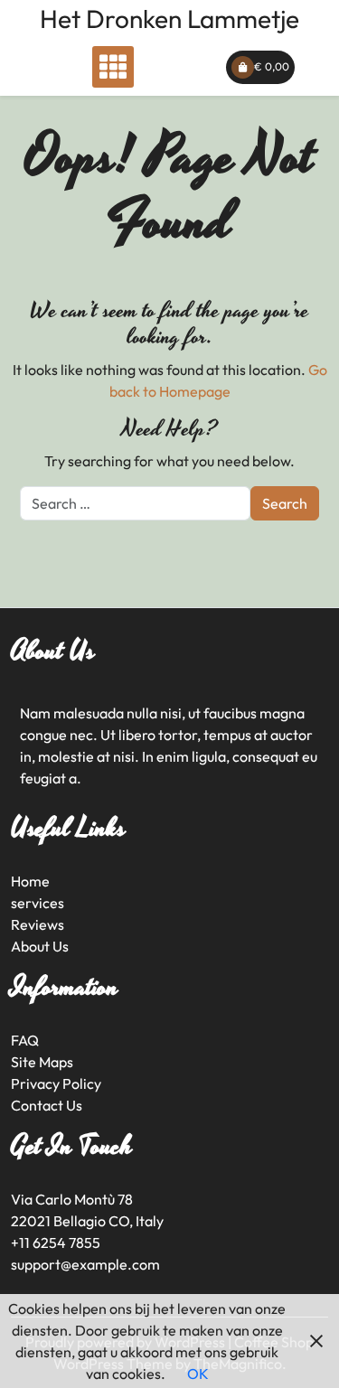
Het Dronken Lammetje (169, 18)
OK (198, 1374)
